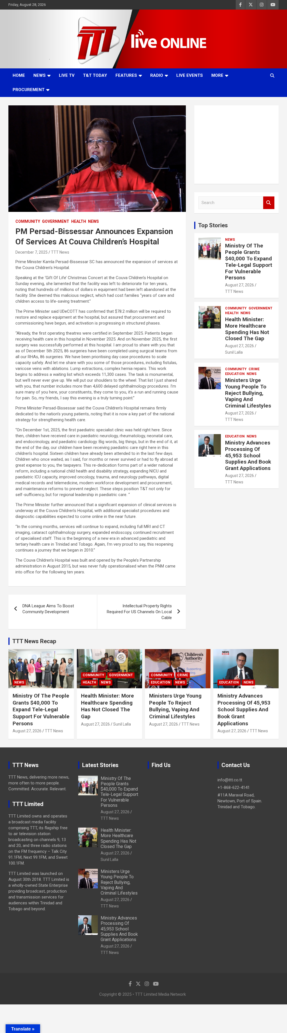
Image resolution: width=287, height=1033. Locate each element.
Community (27, 221)
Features (126, 75)
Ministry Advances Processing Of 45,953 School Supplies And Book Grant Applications (248, 455)
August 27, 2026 (239, 285)
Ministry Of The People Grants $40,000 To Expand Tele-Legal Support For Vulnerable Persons (248, 261)
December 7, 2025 (31, 252)
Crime (254, 369)
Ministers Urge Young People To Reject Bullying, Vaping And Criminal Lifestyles (248, 393)
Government (55, 221)
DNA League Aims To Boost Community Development (48, 608)
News (39, 75)
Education (235, 374)
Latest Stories (100, 765)
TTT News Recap (34, 641)
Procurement (29, 89)
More (217, 75)
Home (19, 75)
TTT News (60, 252)
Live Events (189, 75)
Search (268, 202)
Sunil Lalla (234, 352)
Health (78, 221)
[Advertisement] (236, 145)
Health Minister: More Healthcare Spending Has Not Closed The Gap (247, 329)
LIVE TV (67, 75)
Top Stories (213, 225)
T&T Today (95, 75)
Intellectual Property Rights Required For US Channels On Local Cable (139, 611)
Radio (156, 75)
